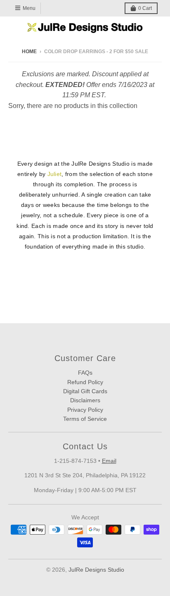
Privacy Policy (85, 409)
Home (29, 51)
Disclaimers (85, 400)
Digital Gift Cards (85, 391)
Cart (145, 8)
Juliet (54, 174)
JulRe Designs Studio (96, 569)
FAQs (85, 372)
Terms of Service (85, 418)
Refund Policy (85, 382)
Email (109, 461)
